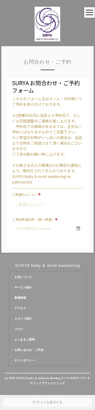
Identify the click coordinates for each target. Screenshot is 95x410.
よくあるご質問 (25, 339)
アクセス (20, 308)
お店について (23, 277)
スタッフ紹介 (23, 318)
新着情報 (20, 297)
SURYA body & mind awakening (47, 265)
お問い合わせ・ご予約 (29, 350)
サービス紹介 (23, 287)
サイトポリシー (25, 360)
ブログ (19, 329)
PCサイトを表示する (47, 402)
